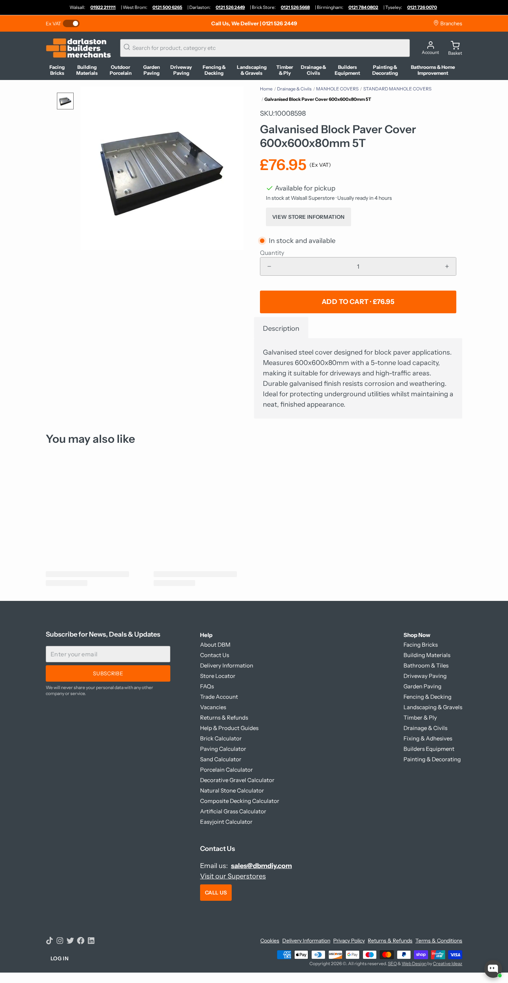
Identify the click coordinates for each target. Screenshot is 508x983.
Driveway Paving (425, 675)
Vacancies (213, 707)
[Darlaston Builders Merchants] (78, 48)
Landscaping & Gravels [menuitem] (252, 70)
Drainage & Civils (294, 89)
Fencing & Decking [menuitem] (214, 70)
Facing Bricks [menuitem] (57, 70)
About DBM (215, 644)
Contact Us (214, 655)
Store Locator (217, 675)
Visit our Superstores (233, 876)
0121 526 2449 (230, 7)
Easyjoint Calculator (226, 821)
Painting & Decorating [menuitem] (385, 70)
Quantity (272, 253)
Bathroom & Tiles (425, 665)
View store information (308, 217)
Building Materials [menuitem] (87, 70)
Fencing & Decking (427, 696)
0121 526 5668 (295, 7)
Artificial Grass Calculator (233, 811)
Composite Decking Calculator (239, 800)
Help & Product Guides (229, 727)
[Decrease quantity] (269, 266)
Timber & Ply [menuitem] (284, 70)
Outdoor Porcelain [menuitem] (121, 70)
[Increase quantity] (447, 266)
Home (266, 89)
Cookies (269, 940)
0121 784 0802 (363, 7)
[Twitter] (70, 940)
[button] (358, 302)
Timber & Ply (420, 717)
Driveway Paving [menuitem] (181, 70)
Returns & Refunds (224, 717)
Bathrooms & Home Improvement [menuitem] (433, 70)
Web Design (414, 963)
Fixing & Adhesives (427, 738)
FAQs (207, 686)
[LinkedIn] (91, 940)
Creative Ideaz (447, 963)
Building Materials (426, 655)
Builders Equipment (428, 748)
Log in (59, 958)
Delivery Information (226, 665)
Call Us (216, 892)
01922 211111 (103, 7)
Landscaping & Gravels (432, 707)
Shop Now (416, 634)
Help (206, 634)
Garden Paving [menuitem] (151, 70)
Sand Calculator (220, 759)
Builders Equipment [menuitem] (347, 70)
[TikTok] (49, 940)
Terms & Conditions (438, 940)
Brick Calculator (221, 738)
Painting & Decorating (432, 759)
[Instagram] (60, 940)
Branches (450, 23)
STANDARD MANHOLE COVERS (397, 89)
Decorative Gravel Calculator (237, 780)
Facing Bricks (420, 644)
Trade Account (219, 696)
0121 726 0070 (422, 7)
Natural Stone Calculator (232, 790)
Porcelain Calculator (226, 769)
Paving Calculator (223, 748)
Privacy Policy (349, 940)
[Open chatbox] (493, 969)
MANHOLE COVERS (337, 89)
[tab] (281, 327)
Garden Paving (422, 686)
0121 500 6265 (167, 7)
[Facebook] (80, 940)
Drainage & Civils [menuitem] (313, 70)
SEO (392, 963)
